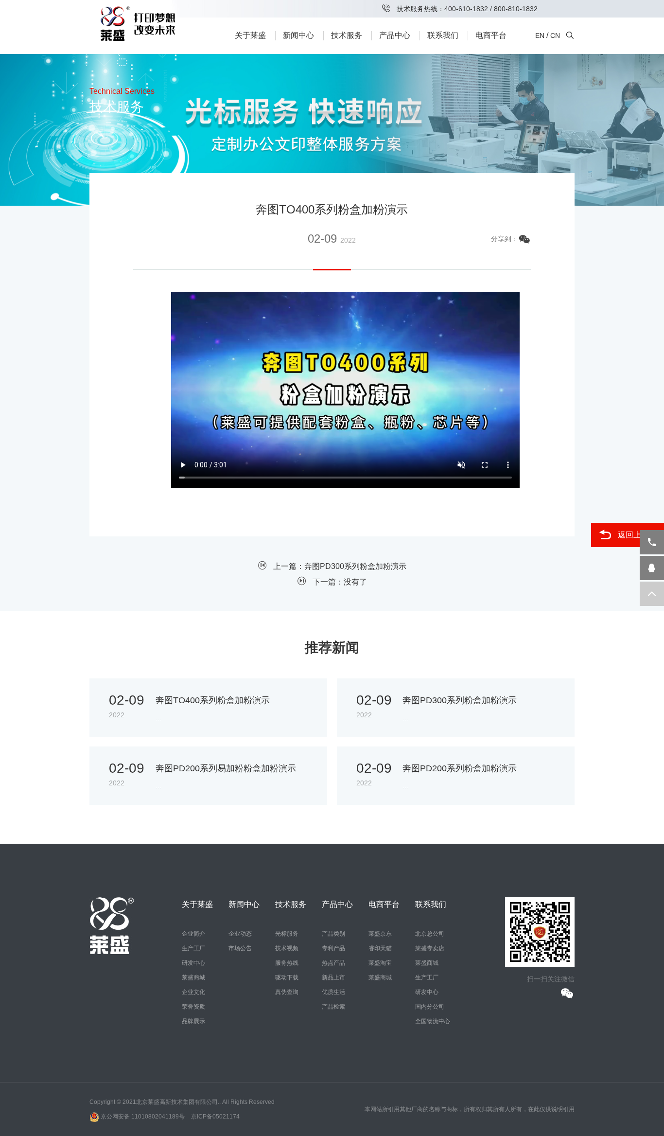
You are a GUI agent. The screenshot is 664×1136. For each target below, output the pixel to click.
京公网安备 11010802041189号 (142, 1116)
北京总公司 (429, 933)
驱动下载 (286, 977)
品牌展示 (193, 1021)
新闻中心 (298, 35)
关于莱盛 (250, 35)
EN (539, 35)
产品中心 (394, 35)
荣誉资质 (193, 1006)
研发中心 (193, 962)
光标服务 (286, 933)
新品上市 (333, 977)
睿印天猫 (380, 948)
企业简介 (193, 933)
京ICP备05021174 (215, 1116)
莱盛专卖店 (429, 948)
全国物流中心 (432, 1021)
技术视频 (286, 948)
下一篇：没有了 (340, 582)
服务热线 (286, 962)
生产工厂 (193, 948)
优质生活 (333, 992)
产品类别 (333, 933)
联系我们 (442, 35)
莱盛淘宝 (380, 962)
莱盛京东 (380, 933)
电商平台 (491, 35)
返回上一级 (637, 535)
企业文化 (193, 992)
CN (555, 35)
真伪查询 (286, 992)
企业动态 (240, 933)
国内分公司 (429, 1006)
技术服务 (346, 35)
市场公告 (240, 948)
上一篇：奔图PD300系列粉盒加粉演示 (339, 566)
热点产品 (333, 962)
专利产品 (333, 948)
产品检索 (333, 1006)
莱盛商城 (193, 977)
